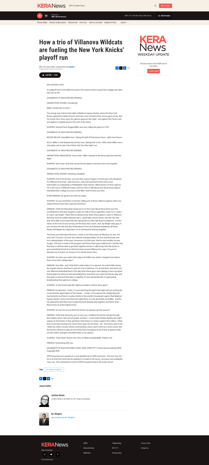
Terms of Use (145, 443)
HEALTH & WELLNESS (58, 22)
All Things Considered (54, 369)
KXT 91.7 (115, 448)
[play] (39, 16)
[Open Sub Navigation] (118, 22)
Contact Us (144, 448)
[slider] (49, 16)
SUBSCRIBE (153, 71)
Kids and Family (89, 448)
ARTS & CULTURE (95, 22)
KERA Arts (87, 453)
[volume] (46, 15)
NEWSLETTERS (110, 22)
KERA (85, 443)
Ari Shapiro (70, 67)
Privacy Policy (117, 453)
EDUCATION (72, 22)
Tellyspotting (116, 443)
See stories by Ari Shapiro (63, 417)
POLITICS (83, 22)
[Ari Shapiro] (44, 419)
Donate (166, 6)
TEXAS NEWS (42, 22)
